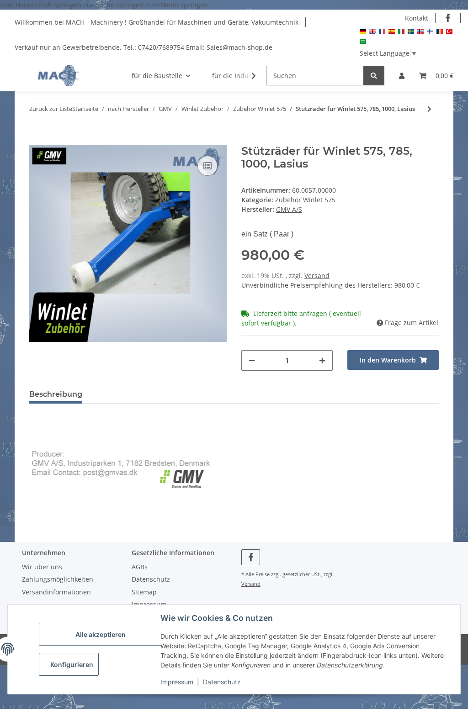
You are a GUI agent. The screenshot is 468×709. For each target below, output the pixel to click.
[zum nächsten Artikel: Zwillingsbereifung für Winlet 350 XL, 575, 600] (429, 109)
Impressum (176, 682)
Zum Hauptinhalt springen (41, 4)
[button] (402, 75)
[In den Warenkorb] (36, 140)
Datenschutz (222, 682)
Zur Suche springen (114, 4)
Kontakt (416, 18)
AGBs (140, 566)
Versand (317, 275)
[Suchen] (373, 75)
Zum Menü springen (176, 4)
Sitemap (144, 592)
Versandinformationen (56, 592)
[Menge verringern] (252, 360)
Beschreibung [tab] (55, 394)
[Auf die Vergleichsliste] (207, 166)
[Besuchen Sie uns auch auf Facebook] (448, 18)
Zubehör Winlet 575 (305, 199)
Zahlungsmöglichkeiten (57, 579)
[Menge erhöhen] (322, 360)
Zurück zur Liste (50, 109)
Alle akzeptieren (100, 634)
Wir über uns (42, 566)
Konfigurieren (71, 664)
